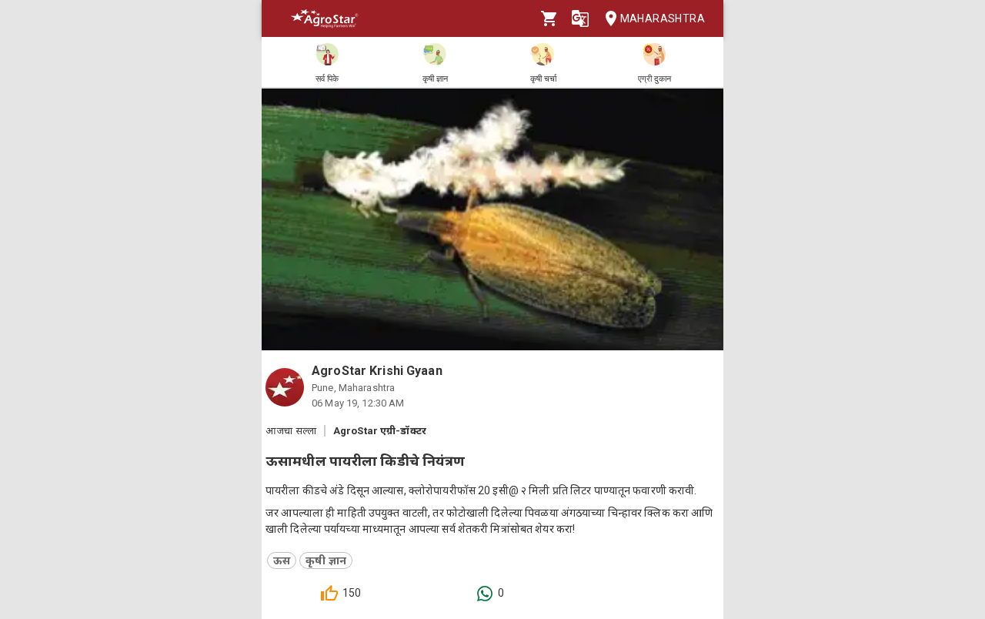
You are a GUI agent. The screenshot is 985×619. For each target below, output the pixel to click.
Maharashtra (662, 18)
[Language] (580, 18)
